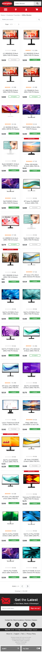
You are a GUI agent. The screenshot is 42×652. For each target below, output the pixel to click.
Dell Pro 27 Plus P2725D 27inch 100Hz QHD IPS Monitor (31, 535)
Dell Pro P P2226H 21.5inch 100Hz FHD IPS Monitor (10, 350)
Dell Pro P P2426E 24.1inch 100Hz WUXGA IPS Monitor (31, 571)
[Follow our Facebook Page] (9, 625)
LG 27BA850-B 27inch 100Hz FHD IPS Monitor (31, 91)
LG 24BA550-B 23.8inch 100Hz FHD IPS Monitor (31, 54)
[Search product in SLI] (37, 3)
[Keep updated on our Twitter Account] (33, 625)
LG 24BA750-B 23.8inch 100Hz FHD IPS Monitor (10, 91)
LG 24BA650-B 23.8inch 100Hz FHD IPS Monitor (10, 54)
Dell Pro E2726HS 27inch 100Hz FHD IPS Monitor (31, 313)
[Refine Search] (39, 19)
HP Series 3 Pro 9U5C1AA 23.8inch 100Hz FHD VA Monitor (31, 350)
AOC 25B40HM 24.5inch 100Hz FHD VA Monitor (10, 276)
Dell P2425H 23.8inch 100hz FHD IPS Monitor (31, 128)
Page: (7, 24)
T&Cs (23, 634)
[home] (7, 3)
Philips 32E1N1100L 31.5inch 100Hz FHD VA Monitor (31, 166)
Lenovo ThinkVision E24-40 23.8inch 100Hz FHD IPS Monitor (10, 424)
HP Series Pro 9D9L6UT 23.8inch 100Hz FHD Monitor (31, 203)
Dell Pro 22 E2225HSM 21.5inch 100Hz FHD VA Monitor (10, 461)
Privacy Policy (31, 634)
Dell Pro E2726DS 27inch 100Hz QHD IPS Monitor (10, 313)
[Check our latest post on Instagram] (17, 625)
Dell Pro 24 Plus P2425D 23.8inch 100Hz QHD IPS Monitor (10, 535)
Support (16, 634)
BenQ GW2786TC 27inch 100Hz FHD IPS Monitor (31, 239)
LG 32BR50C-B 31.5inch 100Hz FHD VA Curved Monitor (10, 240)
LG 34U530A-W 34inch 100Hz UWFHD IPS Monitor (10, 128)
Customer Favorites (13, 15)
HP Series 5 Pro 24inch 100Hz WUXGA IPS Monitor (31, 276)
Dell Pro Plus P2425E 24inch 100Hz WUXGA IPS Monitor (10, 572)
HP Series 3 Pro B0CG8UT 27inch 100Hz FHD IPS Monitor (10, 498)
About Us (9, 634)
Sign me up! (35, 608)
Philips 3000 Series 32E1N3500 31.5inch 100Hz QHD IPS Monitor (31, 424)
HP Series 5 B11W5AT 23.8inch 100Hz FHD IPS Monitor (31, 461)
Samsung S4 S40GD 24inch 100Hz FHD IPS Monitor (31, 498)
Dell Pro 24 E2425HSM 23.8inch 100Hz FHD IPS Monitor (31, 387)
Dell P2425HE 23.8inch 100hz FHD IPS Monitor (10, 202)
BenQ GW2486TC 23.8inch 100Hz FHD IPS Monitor (10, 165)
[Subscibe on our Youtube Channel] (25, 625)
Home (3, 15)
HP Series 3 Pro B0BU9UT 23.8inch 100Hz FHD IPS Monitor (10, 387)
